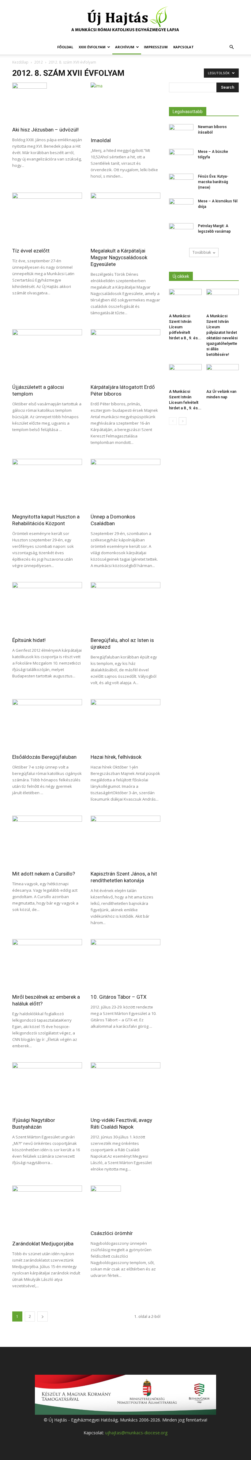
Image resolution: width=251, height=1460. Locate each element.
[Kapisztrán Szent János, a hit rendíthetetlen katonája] (125, 841)
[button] (231, 47)
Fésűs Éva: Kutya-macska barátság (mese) (213, 182)
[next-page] (42, 1316)
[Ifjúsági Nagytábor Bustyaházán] (47, 1087)
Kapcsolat (183, 47)
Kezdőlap (20, 62)
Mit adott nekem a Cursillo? (43, 874)
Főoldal (65, 47)
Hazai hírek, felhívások (116, 757)
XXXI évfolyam (92, 47)
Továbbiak (202, 252)
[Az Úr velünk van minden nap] (222, 375)
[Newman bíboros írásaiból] (181, 132)
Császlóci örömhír (112, 1233)
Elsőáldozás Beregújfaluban (44, 757)
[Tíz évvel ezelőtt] (47, 218)
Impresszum (156, 47)
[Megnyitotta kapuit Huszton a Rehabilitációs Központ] (47, 484)
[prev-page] (173, 421)
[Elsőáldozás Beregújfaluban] (47, 724)
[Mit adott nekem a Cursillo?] (47, 841)
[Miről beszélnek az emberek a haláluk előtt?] (47, 964)
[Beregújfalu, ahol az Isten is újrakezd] (125, 607)
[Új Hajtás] (125, 20)
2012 (38, 62)
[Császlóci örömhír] (125, 1205)
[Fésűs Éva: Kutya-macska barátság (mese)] (181, 182)
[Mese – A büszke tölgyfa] (181, 157)
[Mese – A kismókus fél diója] (181, 207)
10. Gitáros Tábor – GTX (119, 997)
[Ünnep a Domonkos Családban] (125, 484)
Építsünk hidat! (29, 640)
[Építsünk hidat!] (47, 607)
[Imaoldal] (125, 108)
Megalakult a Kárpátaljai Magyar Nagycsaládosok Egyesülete (119, 257)
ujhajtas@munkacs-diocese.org (136, 1433)
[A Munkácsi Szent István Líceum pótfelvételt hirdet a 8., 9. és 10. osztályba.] (185, 300)
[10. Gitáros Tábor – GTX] (125, 964)
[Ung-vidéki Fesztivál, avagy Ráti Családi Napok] (125, 1087)
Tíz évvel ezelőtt (31, 251)
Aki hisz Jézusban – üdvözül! (45, 130)
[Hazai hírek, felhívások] (125, 724)
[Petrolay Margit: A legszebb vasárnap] (181, 231)
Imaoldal (101, 140)
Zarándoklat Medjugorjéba (42, 1244)
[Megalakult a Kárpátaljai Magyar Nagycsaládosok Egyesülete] (125, 218)
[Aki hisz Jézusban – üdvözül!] (47, 102)
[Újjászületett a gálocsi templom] (47, 354)
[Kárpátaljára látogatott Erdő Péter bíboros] (125, 354)
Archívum (124, 47)
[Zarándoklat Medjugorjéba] (47, 1210)
